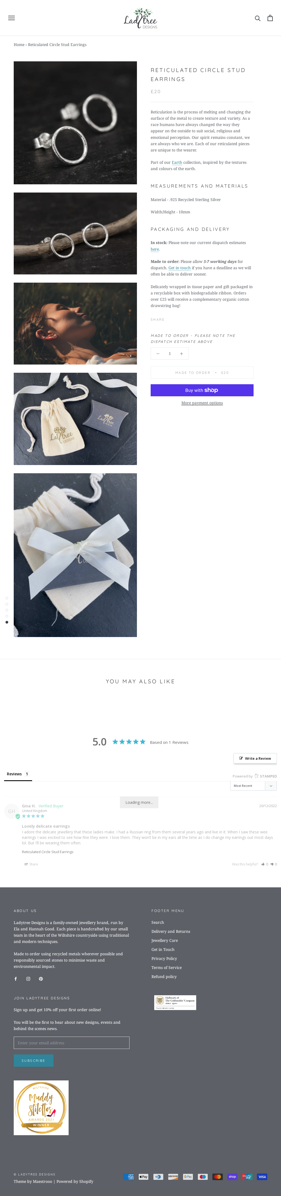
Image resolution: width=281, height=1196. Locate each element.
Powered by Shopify (75, 1181)
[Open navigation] (11, 18)
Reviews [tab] (14, 773)
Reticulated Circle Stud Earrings (48, 851)
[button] (265, 864)
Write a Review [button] (258, 758)
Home (19, 44)
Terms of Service (166, 967)
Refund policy (164, 976)
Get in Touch (163, 949)
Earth (177, 162)
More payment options (202, 402)
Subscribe (34, 1061)
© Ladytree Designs (35, 1174)
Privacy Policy (164, 958)
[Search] (258, 18)
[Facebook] (170, 318)
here (155, 249)
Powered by (255, 776)
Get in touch (179, 267)
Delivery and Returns (170, 931)
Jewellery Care (164, 940)
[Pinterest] (177, 318)
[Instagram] (28, 978)
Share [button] (33, 864)
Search (157, 922)
